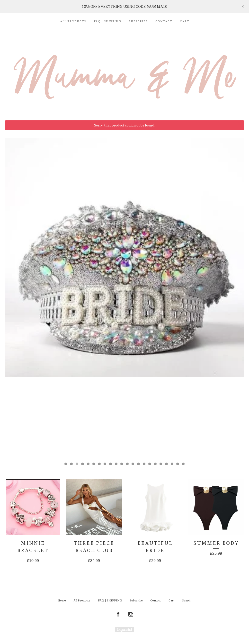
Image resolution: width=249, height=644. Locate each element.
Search (186, 600)
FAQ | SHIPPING (107, 21)
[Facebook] (118, 614)
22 (183, 464)
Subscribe (138, 21)
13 (133, 464)
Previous (13, 297)
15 (144, 464)
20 (172, 464)
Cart (184, 21)
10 (116, 464)
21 (177, 464)
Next (236, 297)
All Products (73, 21)
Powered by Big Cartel (124, 629)
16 (149, 464)
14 (138, 464)
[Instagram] (130, 614)
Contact (163, 21)
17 (155, 464)
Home (62, 600)
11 (121, 464)
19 (166, 464)
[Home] (124, 71)
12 (127, 464)
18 (161, 464)
